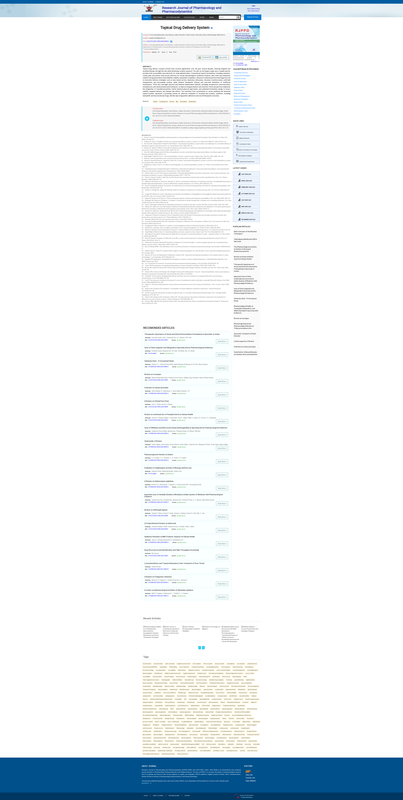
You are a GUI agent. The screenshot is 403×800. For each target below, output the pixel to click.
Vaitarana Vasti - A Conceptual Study (159, 361)
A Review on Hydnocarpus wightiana (158, 481)
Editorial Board (173, 17)
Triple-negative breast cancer (151, 679)
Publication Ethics (240, 93)
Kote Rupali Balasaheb (157, 35)
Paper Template (243, 138)
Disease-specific (219, 663)
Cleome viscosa (158, 728)
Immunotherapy (189, 679)
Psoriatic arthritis (157, 718)
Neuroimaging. (193, 699)
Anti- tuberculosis (252, 750)
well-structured (147, 728)
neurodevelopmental (239, 670)
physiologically (204, 708)
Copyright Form (245, 144)
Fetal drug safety (178, 715)
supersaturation (207, 689)
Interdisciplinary (172, 712)
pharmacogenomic (227, 708)
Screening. (229, 679)
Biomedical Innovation (161, 683)
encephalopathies (210, 696)
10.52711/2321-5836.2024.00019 (158, 529)
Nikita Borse (221, 35)
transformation (230, 741)
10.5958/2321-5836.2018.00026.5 (158, 393)
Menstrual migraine (253, 686)
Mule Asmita (191, 35)
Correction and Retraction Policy (244, 108)
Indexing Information (246, 161)
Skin (177, 101)
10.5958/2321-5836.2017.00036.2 (158, 502)
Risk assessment (211, 744)
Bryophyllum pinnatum (207, 692)
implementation (250, 679)
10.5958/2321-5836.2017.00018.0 (158, 569)
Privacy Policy (238, 90)
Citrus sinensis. (220, 692)
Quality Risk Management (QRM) (190, 744)
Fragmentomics (216, 705)
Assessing (248, 744)
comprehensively (252, 663)
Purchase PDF (206, 57)
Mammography (166, 679)
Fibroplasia (156, 725)
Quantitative (221, 744)
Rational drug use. (239, 731)
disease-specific (208, 663)
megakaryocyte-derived (183, 663)
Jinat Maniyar (169, 35)
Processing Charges (244, 156)
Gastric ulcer (227, 699)
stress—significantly (173, 721)
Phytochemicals (226, 734)
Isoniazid (242, 750)
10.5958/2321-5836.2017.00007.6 (158, 596)
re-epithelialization (187, 721)
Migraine (202, 686)
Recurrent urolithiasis (170, 692)
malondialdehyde (204, 699)
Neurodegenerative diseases (151, 754)
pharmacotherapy (252, 708)
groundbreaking (239, 679)
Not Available (152, 353)
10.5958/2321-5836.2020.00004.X (158, 542)
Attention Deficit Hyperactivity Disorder (161, 699)
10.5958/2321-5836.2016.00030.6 (158, 487)
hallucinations (182, 670)
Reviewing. (157, 747)
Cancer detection (184, 667)
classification (216, 676)
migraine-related (169, 686)
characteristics (243, 692)
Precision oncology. (148, 670)
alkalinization (241, 689)
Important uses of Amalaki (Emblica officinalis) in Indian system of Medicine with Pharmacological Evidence (183, 495)
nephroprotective (231, 689)
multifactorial (173, 689)
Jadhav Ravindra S (180, 35)
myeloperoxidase (217, 699)
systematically (159, 705)
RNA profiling (173, 667)
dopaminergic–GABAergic (165, 750)
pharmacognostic (186, 737)
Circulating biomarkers (212, 667)
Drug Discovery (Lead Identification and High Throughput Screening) (171, 550)
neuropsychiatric (161, 670)
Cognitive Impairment (189, 673)
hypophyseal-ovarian (233, 683)
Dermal (171, 101)
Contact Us (159, 2)
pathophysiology (157, 686)
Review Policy (238, 102)
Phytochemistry (169, 728)
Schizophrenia (158, 673)
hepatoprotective (215, 718)
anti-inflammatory (216, 725)
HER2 (245, 676)
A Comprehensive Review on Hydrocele (160, 523)
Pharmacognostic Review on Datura (158, 454)
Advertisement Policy (241, 111)
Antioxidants (158, 702)
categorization (147, 696)
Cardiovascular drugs (170, 731)
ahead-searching (147, 683)
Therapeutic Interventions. (217, 683)
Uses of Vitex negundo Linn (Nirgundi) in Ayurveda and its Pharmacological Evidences (178, 348)
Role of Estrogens (212, 686)
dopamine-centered (194, 670)
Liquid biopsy (163, 667)
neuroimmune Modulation (216, 673)
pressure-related (147, 721)
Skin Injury (227, 721)
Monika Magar (211, 35)
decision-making (168, 676)
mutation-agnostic (170, 705)
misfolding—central (218, 750)
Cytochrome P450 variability (242, 712)
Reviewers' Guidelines (241, 99)
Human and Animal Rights (242, 75)
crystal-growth (219, 689)
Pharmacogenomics (165, 715)
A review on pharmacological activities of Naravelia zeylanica (168, 590)
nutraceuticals (194, 734)
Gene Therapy (174, 683)
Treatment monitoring (198, 667)
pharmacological (147, 673)
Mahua (224, 718)
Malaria (223, 702)
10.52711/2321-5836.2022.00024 (158, 407)
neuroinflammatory (252, 670)
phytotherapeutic (184, 689)
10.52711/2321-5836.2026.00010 (158, 41)
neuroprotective (203, 747)
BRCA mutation (237, 676)
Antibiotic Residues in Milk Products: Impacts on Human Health (169, 537)
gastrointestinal (193, 725)
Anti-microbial (240, 718)
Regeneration (246, 721)
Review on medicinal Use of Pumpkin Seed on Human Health (168, 414)
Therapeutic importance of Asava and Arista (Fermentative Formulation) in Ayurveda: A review (182, 334)
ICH (203, 744)
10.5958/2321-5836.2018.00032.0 (158, 460)
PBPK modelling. (189, 715)
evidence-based (241, 741)
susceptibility (171, 670)
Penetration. (192, 101)
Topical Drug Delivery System (184, 27)
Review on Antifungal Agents (155, 510)
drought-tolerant (251, 731)
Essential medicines (226, 731)
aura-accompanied (246, 683)
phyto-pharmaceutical (160, 737)
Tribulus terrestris (193, 692)
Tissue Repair (236, 721)
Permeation (183, 101)
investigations (231, 663)
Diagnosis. (254, 702)
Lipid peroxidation (148, 702)
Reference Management (242, 96)
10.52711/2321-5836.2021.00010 (158, 555)
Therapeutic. (250, 718)
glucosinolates (147, 734)
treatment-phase (147, 705)
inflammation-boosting (202, 715)
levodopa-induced (180, 750)
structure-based (201, 702)
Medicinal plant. (212, 728)
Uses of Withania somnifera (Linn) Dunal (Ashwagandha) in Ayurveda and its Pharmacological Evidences (185, 428)
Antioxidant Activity (239, 734)
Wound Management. (181, 725)
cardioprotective (240, 725)
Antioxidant (190, 728)
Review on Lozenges (152, 374)
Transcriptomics (225, 667)
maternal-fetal (209, 712)
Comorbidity (178, 699)
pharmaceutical (219, 741)
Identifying (239, 744)
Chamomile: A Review (153, 441)
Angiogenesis (146, 725)
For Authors (189, 17)
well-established (191, 747)
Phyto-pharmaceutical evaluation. (203, 741)
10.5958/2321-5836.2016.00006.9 (158, 433)
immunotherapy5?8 (204, 676)
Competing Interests (241, 73)
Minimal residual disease (150, 708)
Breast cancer (226, 676)
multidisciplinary (192, 676)
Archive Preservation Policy (243, 105)
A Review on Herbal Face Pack (156, 401)
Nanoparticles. (181, 718)
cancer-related (249, 673)
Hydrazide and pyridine (168, 754)
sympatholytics (158, 731)
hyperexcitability (231, 692)
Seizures (145, 699)
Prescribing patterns (184, 731)
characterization (158, 663)
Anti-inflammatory (201, 728)
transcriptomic (197, 663)
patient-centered (163, 744)
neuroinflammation (251, 747)
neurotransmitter (158, 696)
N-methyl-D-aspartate (208, 670)
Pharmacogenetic (240, 708)
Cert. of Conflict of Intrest (248, 150)
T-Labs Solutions (246, 797)
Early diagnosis (249, 667)
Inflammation (256, 721)
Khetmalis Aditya (201, 35)
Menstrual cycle (224, 686)
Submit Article (252, 17)
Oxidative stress (238, 699)
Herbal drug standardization (184, 741)
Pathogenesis (146, 718)
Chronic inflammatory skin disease (241, 715)
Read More (222, 341)
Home (146, 17)
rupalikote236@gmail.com (157, 38)
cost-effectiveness (183, 705)
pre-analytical (241, 663)
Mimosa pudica (147, 741)
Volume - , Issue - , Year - (164, 52)
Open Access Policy (240, 84)
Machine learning (238, 667)
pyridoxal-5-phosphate (149, 750)
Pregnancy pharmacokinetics (224, 712)
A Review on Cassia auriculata (156, 388)
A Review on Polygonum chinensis (158, 577)
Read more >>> (255, 61)
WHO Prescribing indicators (210, 731)
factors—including (160, 721)
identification (233, 696)
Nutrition (231, 718)
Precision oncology (201, 679)
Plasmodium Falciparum (233, 702)
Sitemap (187, 795)
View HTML (223, 57)
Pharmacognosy (158, 741)
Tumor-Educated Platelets (150, 667)
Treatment (245, 702)
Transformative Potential (187, 683)
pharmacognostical (173, 737)
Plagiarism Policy (239, 87)
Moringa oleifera (215, 734)
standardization (245, 737)
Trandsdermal (163, 101)
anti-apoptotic (226, 747)
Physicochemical (198, 737)
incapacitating (146, 686)
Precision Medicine (201, 683)
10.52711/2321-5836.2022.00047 (158, 340)
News (211, 17)
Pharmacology (180, 728)
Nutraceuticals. (147, 737)
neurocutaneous (181, 696)
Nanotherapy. (181, 702)
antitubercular (166, 747)
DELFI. (172, 708)
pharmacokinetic (252, 689)
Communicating (147, 747)
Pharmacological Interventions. (234, 673)
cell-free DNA (206, 705)
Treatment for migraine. (149, 689)
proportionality (253, 741)
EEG (185, 699)
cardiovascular (224, 728)
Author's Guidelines (246, 132)
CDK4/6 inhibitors (177, 679)
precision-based (180, 676)
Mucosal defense (170, 702)
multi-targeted (204, 734)
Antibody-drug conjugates (216, 679)
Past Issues (157, 17)
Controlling (256, 744)
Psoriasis (227, 715)
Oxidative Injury (201, 673)
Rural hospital (196, 731)
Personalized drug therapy (150, 715)
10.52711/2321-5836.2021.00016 (158, 380)
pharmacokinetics (193, 750)
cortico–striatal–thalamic (223, 670)
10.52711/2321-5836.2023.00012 (158, 420)
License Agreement (240, 81)
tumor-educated (169, 663)
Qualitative (231, 744)
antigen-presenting (216, 715)
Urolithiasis (157, 692)
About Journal (148, 2)
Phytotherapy (182, 692)
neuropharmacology (178, 747)
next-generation (222, 696)
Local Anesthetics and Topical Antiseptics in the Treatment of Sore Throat (174, 563)
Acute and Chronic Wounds (214, 721)
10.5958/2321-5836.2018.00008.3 (158, 366)
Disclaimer (237, 114)
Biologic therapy (169, 718)
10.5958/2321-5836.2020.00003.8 (158, 447)
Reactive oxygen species (252, 699)
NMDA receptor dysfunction (173, 673)
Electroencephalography (196, 696)
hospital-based (245, 728)
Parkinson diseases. (182, 754)
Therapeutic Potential (253, 734)
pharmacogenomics (185, 712)
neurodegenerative (238, 747)
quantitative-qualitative (149, 744)
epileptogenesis (170, 696)
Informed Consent (240, 78)
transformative (147, 663)
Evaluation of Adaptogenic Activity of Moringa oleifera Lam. (168, 468)
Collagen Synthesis (167, 725)
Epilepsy (254, 696)
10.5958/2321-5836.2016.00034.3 (158, 582)
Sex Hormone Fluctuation (238, 686)
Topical (155, 101)
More (202, 17)
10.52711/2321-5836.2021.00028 (158, 515)
